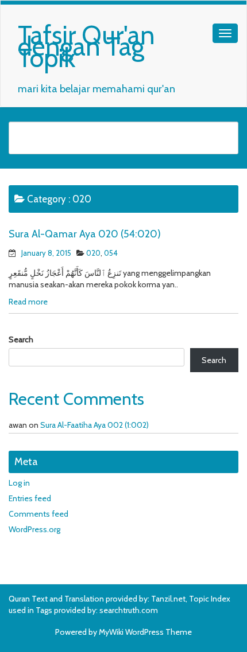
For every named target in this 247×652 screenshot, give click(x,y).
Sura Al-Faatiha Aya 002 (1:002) (94, 425)
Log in (19, 483)
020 (93, 252)
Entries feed (30, 498)
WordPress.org (34, 529)
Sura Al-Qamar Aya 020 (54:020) (85, 234)
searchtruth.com (128, 610)
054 (111, 252)
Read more (28, 301)
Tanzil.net (168, 599)
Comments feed (38, 514)
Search (21, 339)
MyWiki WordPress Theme (145, 632)
